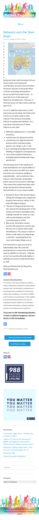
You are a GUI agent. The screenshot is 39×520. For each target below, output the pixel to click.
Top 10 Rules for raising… (19, 344)
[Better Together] (19, 9)
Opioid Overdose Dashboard (14, 456)
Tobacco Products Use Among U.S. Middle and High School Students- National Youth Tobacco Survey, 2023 (18, 441)
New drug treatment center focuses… (19, 337)
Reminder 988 (9, 453)
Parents (25, 328)
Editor (24, 39)
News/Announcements (15, 328)
